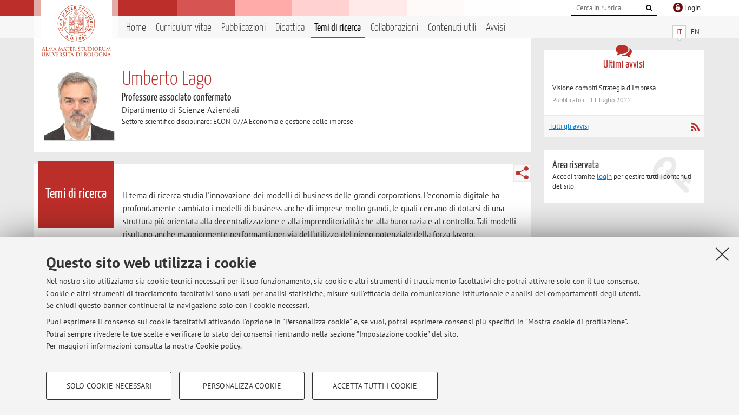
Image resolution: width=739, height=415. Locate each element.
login (604, 176)
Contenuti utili (452, 28)
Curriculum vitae (184, 28)
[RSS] (695, 127)
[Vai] (649, 8)
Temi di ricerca (337, 28)
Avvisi (495, 28)
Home (136, 28)
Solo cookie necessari (109, 386)
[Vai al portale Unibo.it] (76, 31)
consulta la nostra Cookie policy (187, 346)
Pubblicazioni (243, 28)
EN (695, 31)
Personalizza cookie (242, 386)
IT (679, 31)
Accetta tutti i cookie (375, 386)
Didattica (290, 28)
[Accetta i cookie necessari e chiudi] (722, 254)
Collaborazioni (394, 28)
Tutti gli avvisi (569, 126)
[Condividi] (522, 173)
